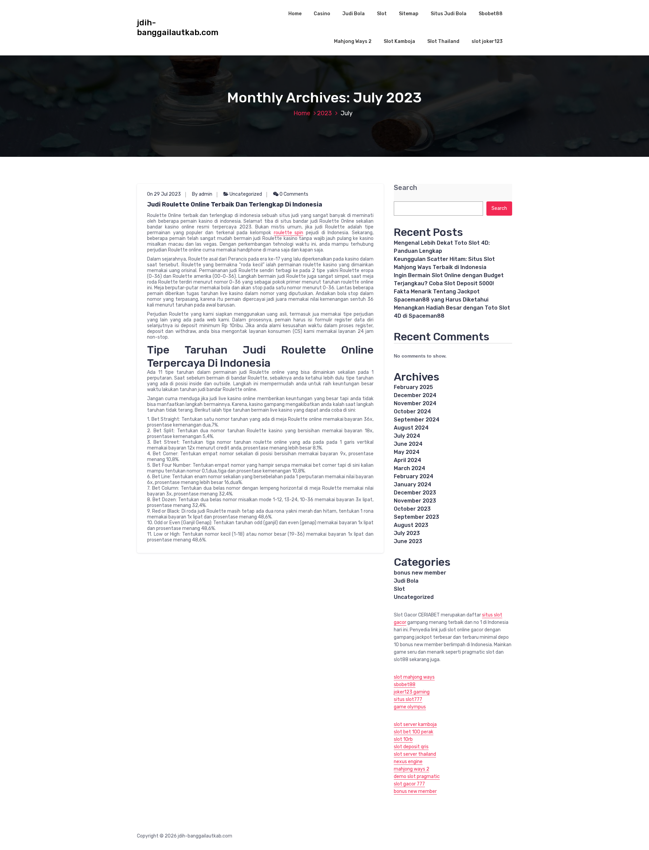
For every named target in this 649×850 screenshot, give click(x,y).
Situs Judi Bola (448, 14)
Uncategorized (246, 194)
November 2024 (415, 403)
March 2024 (409, 468)
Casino (322, 14)
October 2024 (412, 411)
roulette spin (289, 233)
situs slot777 (408, 699)
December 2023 (415, 492)
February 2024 (413, 476)
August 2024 (411, 427)
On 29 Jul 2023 (164, 194)
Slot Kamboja (399, 41)
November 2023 (415, 500)
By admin (202, 194)
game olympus (410, 707)
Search (405, 188)
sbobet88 (404, 684)
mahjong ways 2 (411, 769)
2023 (324, 113)
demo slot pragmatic (417, 776)
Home (295, 14)
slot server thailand (415, 754)
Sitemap (408, 14)
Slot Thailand (443, 41)
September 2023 (416, 517)
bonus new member (420, 572)
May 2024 (406, 452)
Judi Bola (353, 14)
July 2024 (407, 436)
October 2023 (412, 509)
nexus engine (408, 761)
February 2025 (413, 387)
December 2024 (415, 395)
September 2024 (416, 419)
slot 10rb (403, 739)
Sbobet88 (491, 14)
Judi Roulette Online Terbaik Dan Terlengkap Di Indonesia (234, 204)
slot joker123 (487, 41)
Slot (382, 14)
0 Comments (293, 194)
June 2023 (408, 541)
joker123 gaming (412, 692)
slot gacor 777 (409, 784)
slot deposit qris (411, 747)
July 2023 (407, 533)
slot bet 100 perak (413, 732)
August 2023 (411, 525)
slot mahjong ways (414, 677)
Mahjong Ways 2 (352, 41)
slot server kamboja (415, 724)
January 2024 (412, 484)
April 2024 (407, 460)
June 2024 (408, 444)
